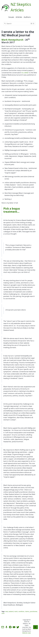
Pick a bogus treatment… (11, 210)
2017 (12, 42)
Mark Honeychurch (12, 39)
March (5, 42)
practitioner (33, 611)
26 (27, 39)
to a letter (25, 73)
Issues (11, 17)
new (6, 611)
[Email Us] (2, 627)
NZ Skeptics (26, 622)
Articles (19, 17)
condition (21, 611)
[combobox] (19, 23)
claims (27, 611)
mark (16, 611)
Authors (27, 17)
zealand (11, 611)
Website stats (26, 633)
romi (3, 613)
